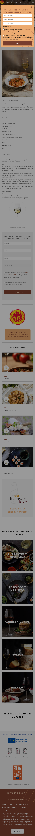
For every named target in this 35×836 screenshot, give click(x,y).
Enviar (18, 43)
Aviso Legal (28, 29)
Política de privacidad (8, 31)
